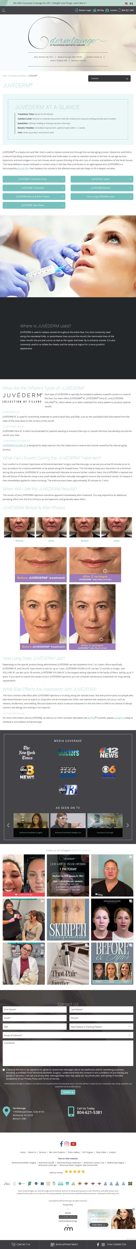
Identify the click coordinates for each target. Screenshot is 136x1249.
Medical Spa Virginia (115, 1162)
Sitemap (68, 1213)
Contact (112, 1152)
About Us (32, 1152)
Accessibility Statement (68, 1217)
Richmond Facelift (46, 1162)
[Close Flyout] (133, 1209)
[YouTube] (73, 1145)
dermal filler (23, 168)
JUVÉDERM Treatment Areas (32, 179)
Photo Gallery (74, 1152)
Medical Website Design (68, 1221)
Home (5, 76)
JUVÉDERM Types (100, 179)
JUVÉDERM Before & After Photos (33, 196)
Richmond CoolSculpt (47, 1165)
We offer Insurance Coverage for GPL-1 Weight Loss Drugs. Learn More (49, 3)
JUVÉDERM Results (100, 187)
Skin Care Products (57, 1152)
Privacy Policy (68, 1205)
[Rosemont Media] (68, 1229)
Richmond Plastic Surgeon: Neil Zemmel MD (79, 1165)
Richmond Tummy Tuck (94, 1162)
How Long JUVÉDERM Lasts (100, 196)
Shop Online (101, 1152)
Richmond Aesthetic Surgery (24, 1162)
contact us (119, 717)
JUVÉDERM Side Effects (32, 205)
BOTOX (91, 717)
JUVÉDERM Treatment (33, 187)
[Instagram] (67, 1145)
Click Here (97, 1224)
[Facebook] (61, 1145)
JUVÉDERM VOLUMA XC (14, 445)
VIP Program (87, 1152)
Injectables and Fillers (18, 76)
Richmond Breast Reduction (69, 1162)
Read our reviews (56, 1173)
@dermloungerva (81, 850)
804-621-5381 (19, 1118)
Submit (66, 1092)
